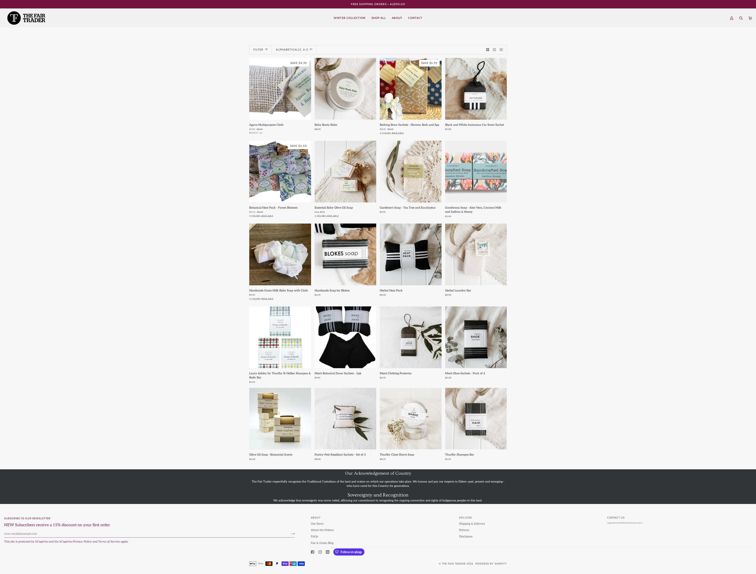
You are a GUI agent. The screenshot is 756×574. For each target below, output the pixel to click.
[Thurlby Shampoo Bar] (476, 419)
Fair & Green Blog (322, 543)
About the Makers (322, 530)
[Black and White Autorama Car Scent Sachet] (476, 89)
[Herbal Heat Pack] (411, 254)
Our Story (317, 523)
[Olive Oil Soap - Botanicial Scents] (280, 419)
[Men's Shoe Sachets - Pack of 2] (476, 337)
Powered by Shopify (491, 563)
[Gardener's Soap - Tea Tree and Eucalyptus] (411, 171)
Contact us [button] (616, 517)
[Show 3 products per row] (494, 49)
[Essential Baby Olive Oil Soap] (345, 171)
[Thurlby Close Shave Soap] (411, 419)
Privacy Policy (82, 541)
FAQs (314, 536)
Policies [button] (465, 517)
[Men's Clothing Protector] (411, 337)
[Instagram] (320, 552)
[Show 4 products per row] (502, 49)
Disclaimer (466, 536)
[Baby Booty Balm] (345, 89)
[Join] (289, 534)
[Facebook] (312, 552)
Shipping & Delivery (472, 523)
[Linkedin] (327, 552)
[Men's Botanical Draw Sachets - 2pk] (345, 337)
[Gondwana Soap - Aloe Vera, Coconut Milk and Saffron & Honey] (476, 171)
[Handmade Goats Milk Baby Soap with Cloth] (280, 254)
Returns (464, 530)
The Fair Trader (454, 563)
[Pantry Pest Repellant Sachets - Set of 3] (345, 419)
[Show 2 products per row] (487, 49)
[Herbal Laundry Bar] (476, 254)
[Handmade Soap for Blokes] (345, 254)
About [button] (316, 517)
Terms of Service (109, 541)
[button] (379, 18)
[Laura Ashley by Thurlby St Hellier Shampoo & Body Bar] (280, 337)
